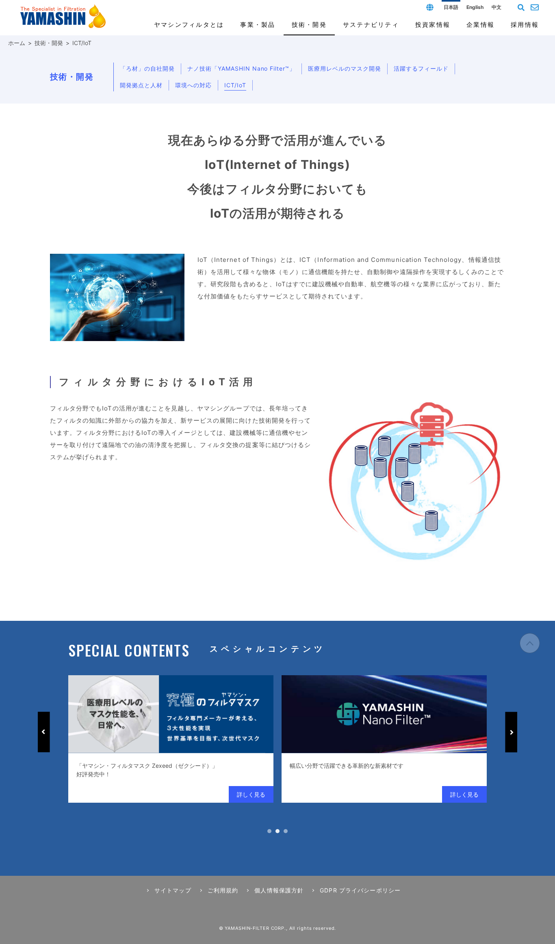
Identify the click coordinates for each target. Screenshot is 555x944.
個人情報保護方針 (279, 890)
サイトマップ (172, 890)
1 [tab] (269, 831)
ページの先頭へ (530, 643)
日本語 (451, 7)
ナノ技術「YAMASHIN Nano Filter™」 (241, 68)
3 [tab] (286, 831)
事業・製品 (257, 24)
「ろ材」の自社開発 (147, 68)
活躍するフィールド (421, 68)
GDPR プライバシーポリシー (360, 890)
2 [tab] (277, 831)
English (474, 7)
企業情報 (480, 24)
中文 (496, 7)
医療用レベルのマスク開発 (344, 68)
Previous (44, 732)
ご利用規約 (223, 890)
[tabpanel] (171, 739)
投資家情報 (432, 24)
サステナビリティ (371, 24)
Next (511, 732)
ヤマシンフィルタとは (189, 24)
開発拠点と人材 (141, 85)
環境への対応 (193, 85)
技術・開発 (49, 42)
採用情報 (525, 24)
